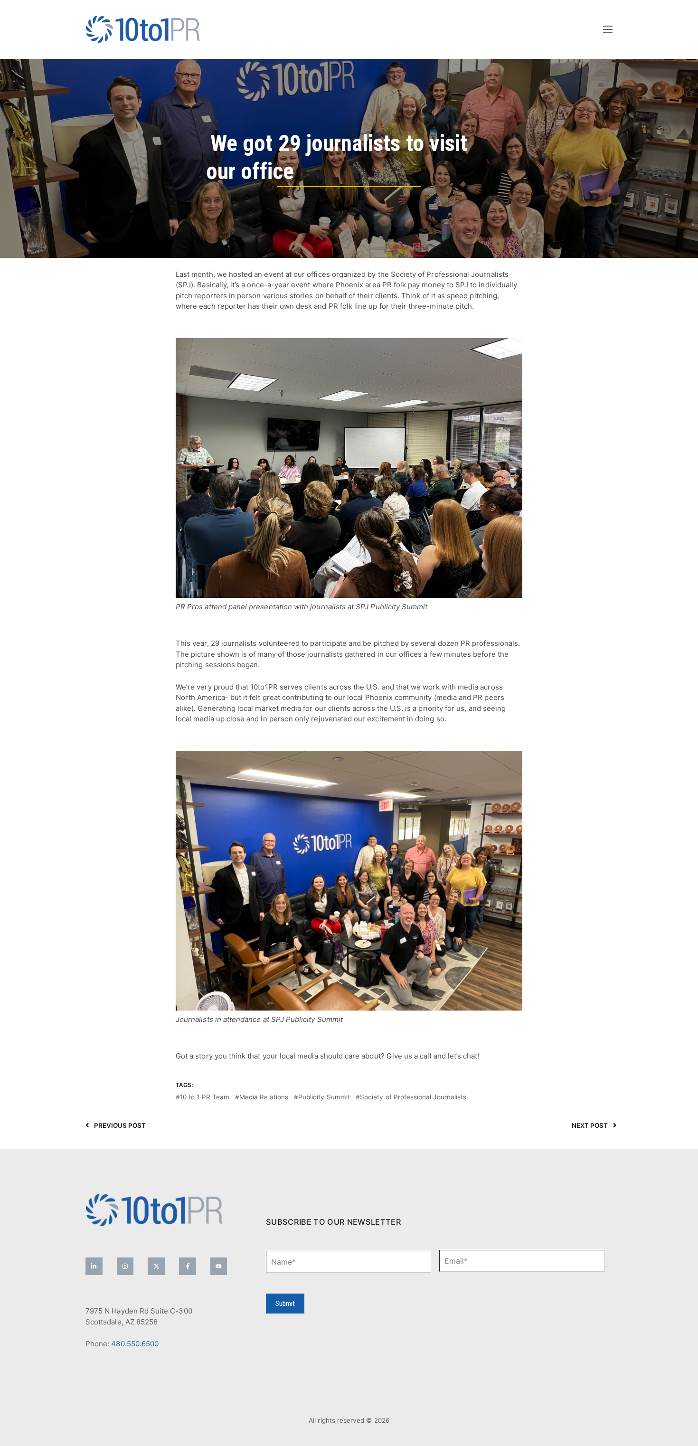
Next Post (590, 1125)
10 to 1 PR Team (204, 1097)
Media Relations (263, 1097)
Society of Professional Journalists (413, 1097)
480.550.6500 (135, 1343)
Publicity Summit (324, 1097)
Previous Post (120, 1125)
